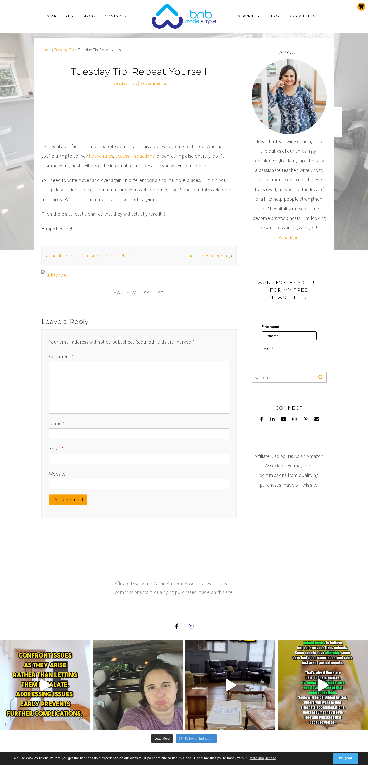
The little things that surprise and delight (90, 255)
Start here (58, 16)
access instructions (134, 156)
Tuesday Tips (65, 49)
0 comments (154, 83)
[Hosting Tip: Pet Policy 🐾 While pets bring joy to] (323, 685)
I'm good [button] (345, 758)
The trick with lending (208, 255)
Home (46, 49)
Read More (289, 237)
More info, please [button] (263, 758)
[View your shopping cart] (361, 7)
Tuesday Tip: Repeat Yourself (139, 71)
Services (247, 16)
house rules (101, 156)
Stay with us (302, 16)
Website (57, 474)
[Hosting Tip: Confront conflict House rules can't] (45, 685)
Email (56, 449)
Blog (87, 16)
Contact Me (117, 16)
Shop (274, 16)
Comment (61, 356)
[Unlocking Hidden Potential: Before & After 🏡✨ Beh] (230, 685)
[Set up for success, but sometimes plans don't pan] (138, 685)
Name (57, 423)
